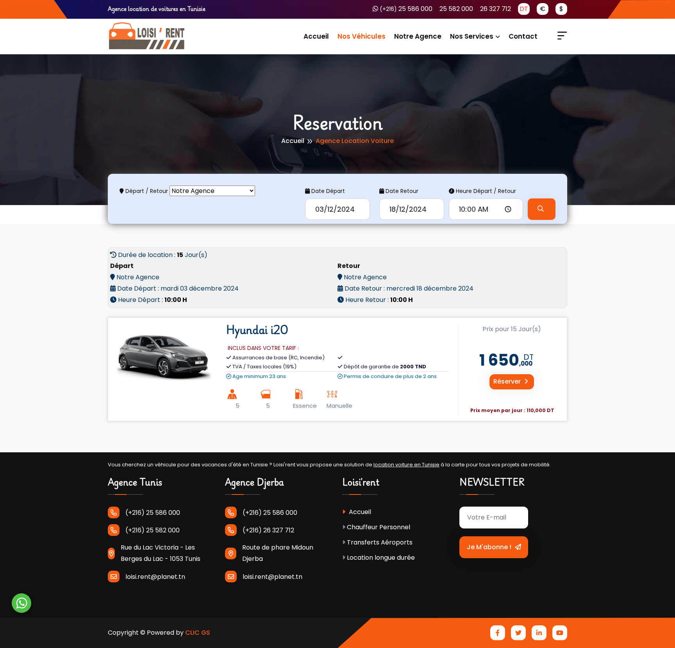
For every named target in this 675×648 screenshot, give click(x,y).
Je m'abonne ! (490, 547)
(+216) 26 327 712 (268, 530)
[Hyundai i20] (163, 354)
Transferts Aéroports (379, 542)
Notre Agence (417, 36)
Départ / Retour (146, 191)
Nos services (471, 36)
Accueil (316, 36)
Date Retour (401, 191)
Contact (523, 36)
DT (524, 8)
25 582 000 (456, 8)
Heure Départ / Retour (485, 191)
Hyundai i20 (257, 330)
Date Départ (327, 191)
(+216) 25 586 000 (152, 512)
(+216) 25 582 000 (152, 530)
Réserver (507, 381)
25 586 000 (406, 8)
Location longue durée (381, 557)
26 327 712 (495, 8)
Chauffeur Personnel (378, 527)
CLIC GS (197, 632)
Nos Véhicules (362, 36)
